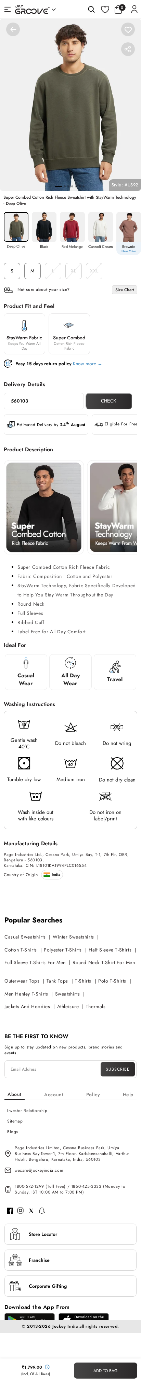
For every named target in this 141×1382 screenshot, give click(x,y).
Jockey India (65, 1326)
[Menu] (7, 9)
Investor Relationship (27, 1111)
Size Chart (124, 290)
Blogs (12, 1132)
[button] (120, 9)
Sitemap (15, 1121)
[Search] (91, 9)
